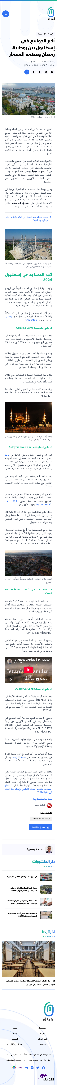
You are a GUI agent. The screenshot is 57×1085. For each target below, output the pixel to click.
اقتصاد (15, 1039)
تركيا (7, 454)
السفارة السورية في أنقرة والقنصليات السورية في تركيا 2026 (22, 915)
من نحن (14, 1054)
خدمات (15, 1033)
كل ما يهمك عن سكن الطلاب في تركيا (22, 876)
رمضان (8, 316)
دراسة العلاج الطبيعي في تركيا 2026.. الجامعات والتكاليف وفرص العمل (21, 902)
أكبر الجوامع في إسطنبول (40, 818)
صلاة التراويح (19, 757)
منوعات (42, 1044)
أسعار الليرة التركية (14, 1044)
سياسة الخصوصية (13, 1060)
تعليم (14, 1028)
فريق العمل (33, 1060)
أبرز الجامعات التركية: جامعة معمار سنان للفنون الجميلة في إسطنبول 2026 (30, 983)
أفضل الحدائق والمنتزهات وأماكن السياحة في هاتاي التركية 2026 (24, 889)
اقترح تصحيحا (38, 827)
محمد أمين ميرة (35, 849)
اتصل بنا (47, 1060)
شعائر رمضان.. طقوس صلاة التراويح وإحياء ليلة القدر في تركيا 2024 (28, 789)
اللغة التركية (42, 1039)
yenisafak (31, 320)
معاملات (42, 1028)
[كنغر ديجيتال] (28, 1078)
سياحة (42, 1033)
